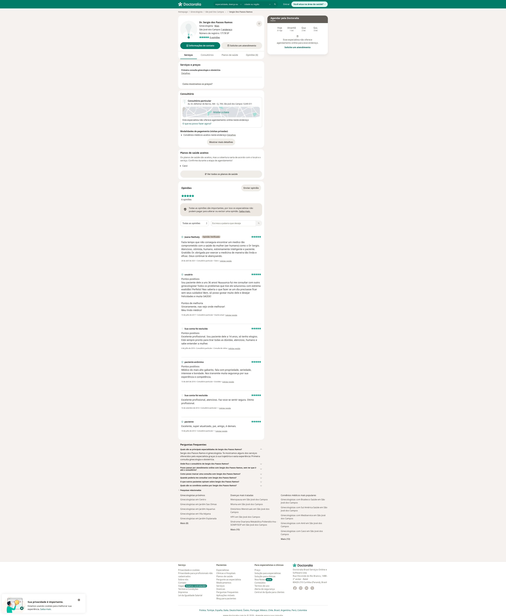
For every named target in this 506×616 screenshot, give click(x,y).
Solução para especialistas (268, 573)
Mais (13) (285, 538)
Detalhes (185, 73)
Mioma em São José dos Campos (246, 504)
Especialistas (222, 570)
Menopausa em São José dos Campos (249, 499)
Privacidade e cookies (189, 570)
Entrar (286, 4)
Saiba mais (45, 609)
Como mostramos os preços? (198, 84)
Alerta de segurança (265, 589)
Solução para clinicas (265, 576)
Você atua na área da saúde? (308, 4)
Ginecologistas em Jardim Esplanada (198, 518)
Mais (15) (235, 529)
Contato (182, 582)
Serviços (188, 55)
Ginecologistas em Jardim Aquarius (197, 509)
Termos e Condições (188, 589)
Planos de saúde (230, 55)
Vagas (192, 585)
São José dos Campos (233, 104)
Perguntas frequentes (227, 592)
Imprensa (183, 592)
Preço (257, 570)
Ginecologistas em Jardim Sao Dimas (198, 504)
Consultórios (207, 55)
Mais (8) (184, 523)
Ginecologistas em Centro (193, 499)
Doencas (220, 589)
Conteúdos (260, 582)
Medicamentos (223, 582)
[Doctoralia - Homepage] (194, 4)
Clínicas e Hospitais (225, 573)
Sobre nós (183, 579)
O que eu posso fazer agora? (197, 123)
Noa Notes (263, 579)
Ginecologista (197, 12)
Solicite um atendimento (297, 47)
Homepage (183, 12)
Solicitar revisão (226, 261)
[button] (200, 45)
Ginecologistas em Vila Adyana (195, 513)
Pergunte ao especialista (228, 579)
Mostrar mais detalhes (222, 143)
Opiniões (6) (252, 55)
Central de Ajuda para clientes (269, 592)
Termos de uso (262, 585)
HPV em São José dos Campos (245, 516)
